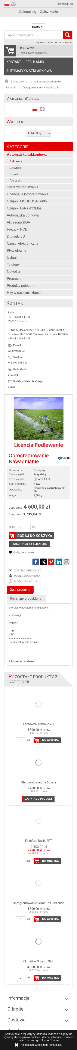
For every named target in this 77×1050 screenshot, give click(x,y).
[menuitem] (13, 62)
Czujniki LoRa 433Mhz (24, 208)
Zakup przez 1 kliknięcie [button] (29, 543)
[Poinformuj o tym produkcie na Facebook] (35, 561)
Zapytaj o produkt (27, 570)
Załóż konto (49, 11)
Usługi (12, 257)
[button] (7, 3)
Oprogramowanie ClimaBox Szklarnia (38, 903)
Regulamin (34, 62)
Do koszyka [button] (50, 740)
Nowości (13, 271)
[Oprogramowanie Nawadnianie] (38, 422)
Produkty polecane (21, 285)
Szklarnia (16, 161)
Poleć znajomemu (27, 575)
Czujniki (14, 174)
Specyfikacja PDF (26, 580)
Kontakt (13, 62)
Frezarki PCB (17, 229)
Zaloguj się (27, 11)
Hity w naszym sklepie (24, 292)
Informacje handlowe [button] (21, 661)
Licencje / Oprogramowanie (28, 194)
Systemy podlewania (22, 187)
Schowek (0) (65, 3)
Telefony (13, 264)
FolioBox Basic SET (38, 841)
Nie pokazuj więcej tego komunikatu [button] (41, 1044)
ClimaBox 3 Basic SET (38, 961)
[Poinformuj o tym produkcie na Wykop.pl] (66, 561)
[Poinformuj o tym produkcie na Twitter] (43, 561)
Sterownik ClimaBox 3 (38, 724)
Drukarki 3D (16, 236)
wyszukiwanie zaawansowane (54, 42)
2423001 (13, 374)
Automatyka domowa (23, 215)
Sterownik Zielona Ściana (38, 782)
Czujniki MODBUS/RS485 (27, 201)
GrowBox (15, 167)
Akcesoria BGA (18, 222)
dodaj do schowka (24, 552)
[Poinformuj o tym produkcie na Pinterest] (51, 561)
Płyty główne (16, 250)
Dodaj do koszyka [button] (34, 536)
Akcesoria (16, 180)
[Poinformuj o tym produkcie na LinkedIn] (58, 561)
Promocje (14, 278)
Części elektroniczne (22, 243)
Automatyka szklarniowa (29, 71)
